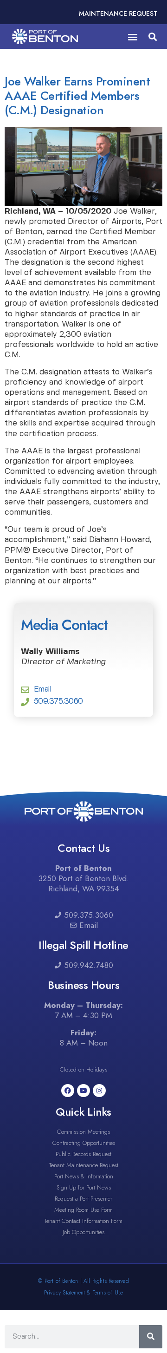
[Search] (150, 1336)
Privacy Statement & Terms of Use (83, 1292)
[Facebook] (67, 1090)
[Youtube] (83, 1090)
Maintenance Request (118, 13)
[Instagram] (99, 1090)
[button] (132, 36)
